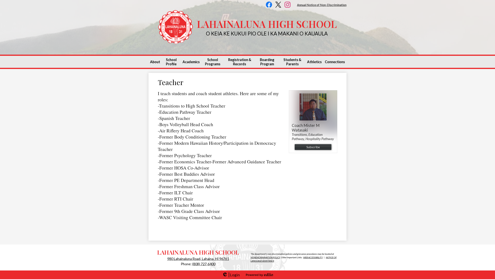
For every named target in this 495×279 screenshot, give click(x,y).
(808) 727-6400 (203, 264)
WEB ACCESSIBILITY (313, 257)
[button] (155, 62)
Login (231, 274)
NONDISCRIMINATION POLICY (265, 257)
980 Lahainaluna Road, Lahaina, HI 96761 (198, 259)
